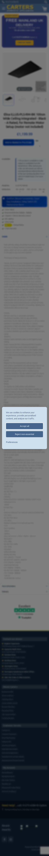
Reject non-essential (24, 434)
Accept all (24, 426)
